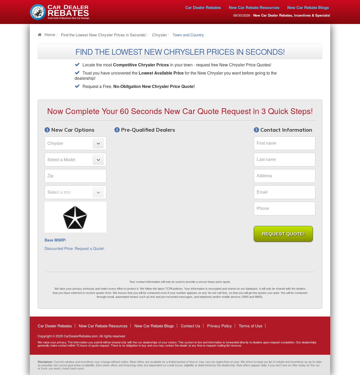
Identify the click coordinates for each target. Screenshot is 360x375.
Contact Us (190, 325)
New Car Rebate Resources (254, 7)
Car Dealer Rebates (203, 7)
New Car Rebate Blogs (308, 7)
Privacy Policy (219, 325)
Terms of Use (250, 325)
